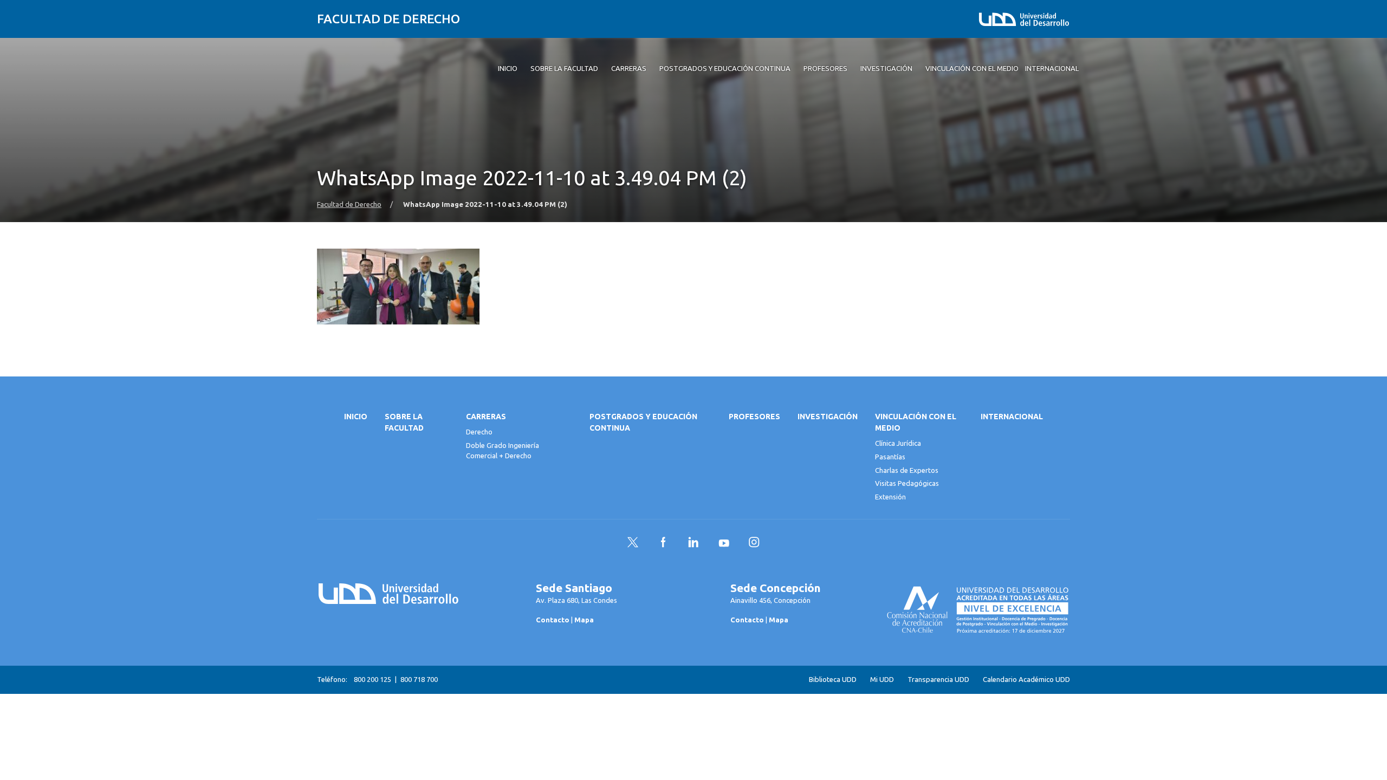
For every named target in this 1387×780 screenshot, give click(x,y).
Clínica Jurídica (898, 443)
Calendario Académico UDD (1026, 679)
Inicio (355, 416)
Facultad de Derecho (388, 18)
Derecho (479, 431)
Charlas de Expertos (906, 470)
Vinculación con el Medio (915, 422)
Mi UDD (882, 679)
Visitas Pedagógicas (907, 483)
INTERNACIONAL (1012, 416)
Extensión (890, 496)
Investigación (828, 416)
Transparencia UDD (938, 679)
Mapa (584, 619)
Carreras (486, 416)
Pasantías (890, 456)
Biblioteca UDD (833, 679)
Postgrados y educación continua (643, 422)
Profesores (754, 416)
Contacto (552, 619)
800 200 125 (372, 679)
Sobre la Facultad (404, 422)
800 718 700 (419, 679)
